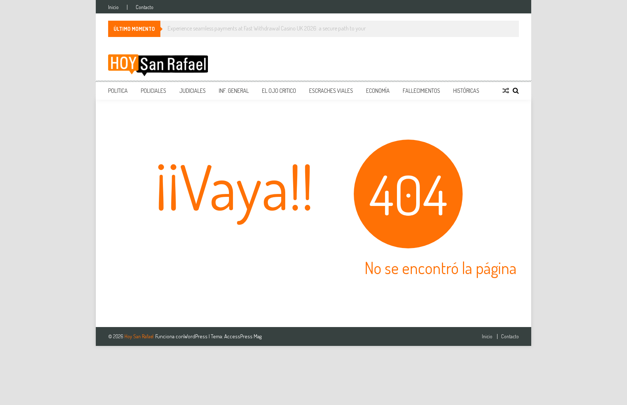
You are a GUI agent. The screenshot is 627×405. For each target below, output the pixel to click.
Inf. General (234, 90)
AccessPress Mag (243, 336)
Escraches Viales (331, 90)
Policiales (153, 90)
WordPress (196, 336)
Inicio (113, 7)
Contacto (144, 7)
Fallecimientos (421, 90)
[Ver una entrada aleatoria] (506, 91)
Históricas (466, 90)
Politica (118, 90)
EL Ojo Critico (279, 90)
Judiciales (192, 90)
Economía (378, 90)
